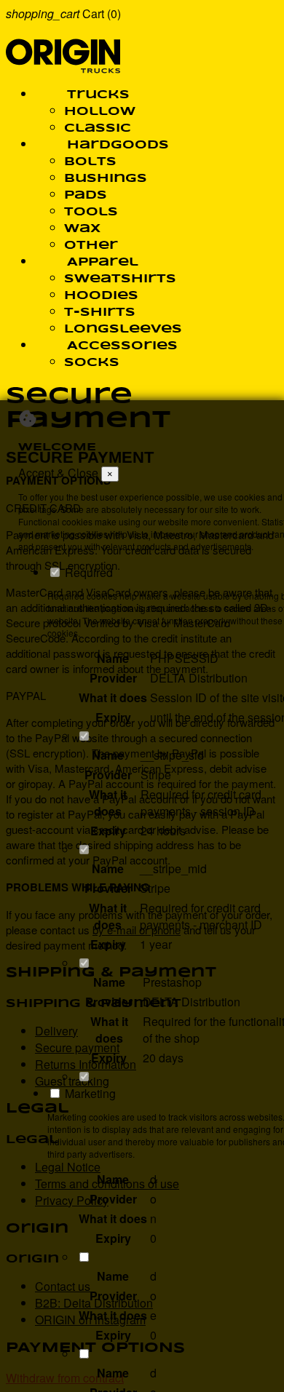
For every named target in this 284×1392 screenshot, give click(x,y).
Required (87, 572)
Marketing (89, 1093)
